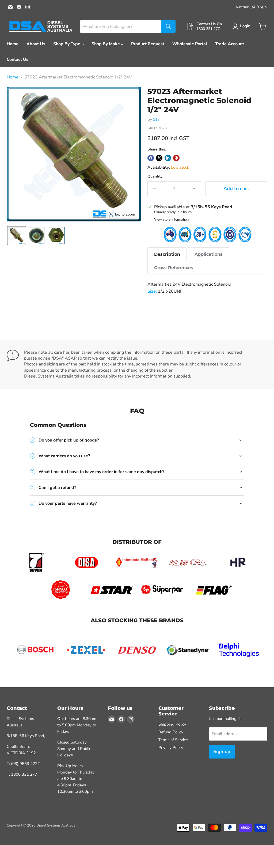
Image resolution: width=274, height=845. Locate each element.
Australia (249, 7)
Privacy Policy (170, 747)
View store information (171, 219)
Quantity (154, 176)
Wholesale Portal (189, 44)
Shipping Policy (172, 724)
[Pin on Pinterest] (176, 158)
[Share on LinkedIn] (168, 158)
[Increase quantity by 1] (194, 188)
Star (157, 119)
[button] (243, 26)
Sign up (221, 751)
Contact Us (17, 59)
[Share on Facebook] (150, 158)
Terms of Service (173, 739)
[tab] (167, 254)
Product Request (147, 44)
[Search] (168, 26)
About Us (35, 44)
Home (12, 44)
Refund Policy (170, 732)
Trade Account (229, 44)
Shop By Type (67, 44)
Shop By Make (106, 44)
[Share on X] (159, 158)
